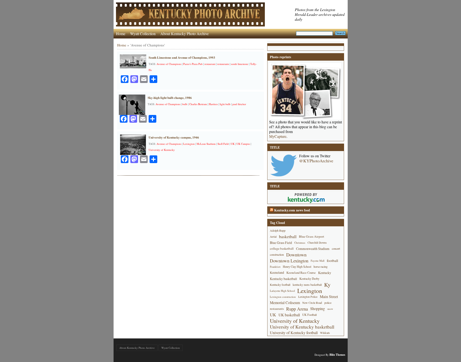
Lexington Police (307, 296)
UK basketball (289, 314)
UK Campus (243, 144)
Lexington (189, 144)
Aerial (273, 236)
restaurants (223, 64)
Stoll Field (223, 144)
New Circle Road (312, 303)
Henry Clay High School (297, 266)
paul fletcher (239, 104)
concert (336, 248)
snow (330, 309)
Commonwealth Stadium (312, 248)
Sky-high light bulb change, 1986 (170, 97)
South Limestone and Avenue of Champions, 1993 (182, 57)
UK (233, 144)
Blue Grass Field (281, 242)
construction (277, 254)
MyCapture (277, 136)
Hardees (213, 104)
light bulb (225, 104)
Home (120, 33)
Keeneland (277, 272)
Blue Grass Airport (311, 236)
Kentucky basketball (283, 278)
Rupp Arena (297, 309)
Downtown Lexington (289, 261)
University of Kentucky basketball (302, 327)
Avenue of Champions (169, 64)
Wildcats (325, 333)
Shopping (317, 308)
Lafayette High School (282, 290)
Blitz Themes (337, 355)
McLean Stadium (206, 144)
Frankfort (275, 266)
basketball (288, 236)
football (332, 260)
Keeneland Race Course (301, 273)
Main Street (329, 296)
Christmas (299, 242)
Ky (327, 285)
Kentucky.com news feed (292, 210)
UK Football (309, 315)
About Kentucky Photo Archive (184, 33)
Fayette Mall (317, 260)
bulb (184, 104)
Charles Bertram (198, 104)
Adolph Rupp (277, 230)
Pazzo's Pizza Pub (193, 64)
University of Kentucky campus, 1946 (174, 137)
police (328, 303)
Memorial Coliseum (285, 302)
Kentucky (324, 272)
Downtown (296, 255)
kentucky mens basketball (307, 284)
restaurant (210, 64)
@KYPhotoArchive (316, 160)
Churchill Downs (317, 242)
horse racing (321, 266)
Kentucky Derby (309, 279)
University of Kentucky (162, 150)
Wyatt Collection (143, 33)
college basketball (282, 248)
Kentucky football (280, 284)
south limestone (239, 64)
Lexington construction (283, 296)
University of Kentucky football (294, 332)
